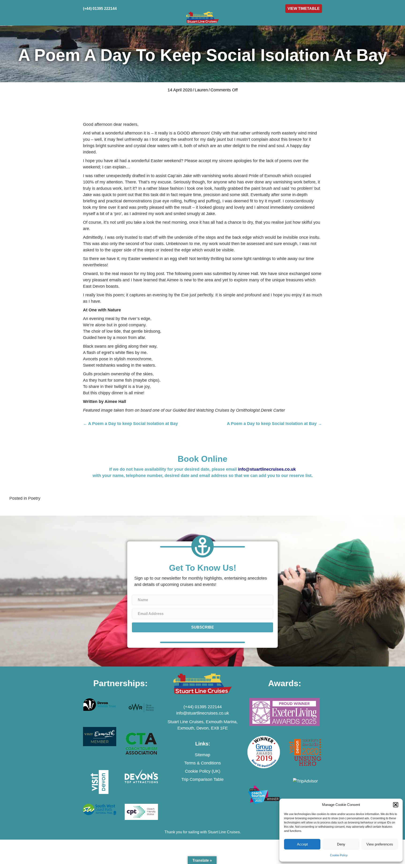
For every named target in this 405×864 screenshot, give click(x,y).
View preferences (379, 844)
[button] (395, 804)
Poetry (34, 498)
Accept (302, 844)
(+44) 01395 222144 (203, 706)
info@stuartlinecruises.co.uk (267, 469)
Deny (341, 844)
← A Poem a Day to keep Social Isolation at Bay (130, 423)
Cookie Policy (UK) (202, 771)
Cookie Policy (339, 855)
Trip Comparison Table (202, 779)
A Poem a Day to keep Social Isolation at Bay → (274, 423)
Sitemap (202, 754)
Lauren (201, 90)
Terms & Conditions (202, 763)
